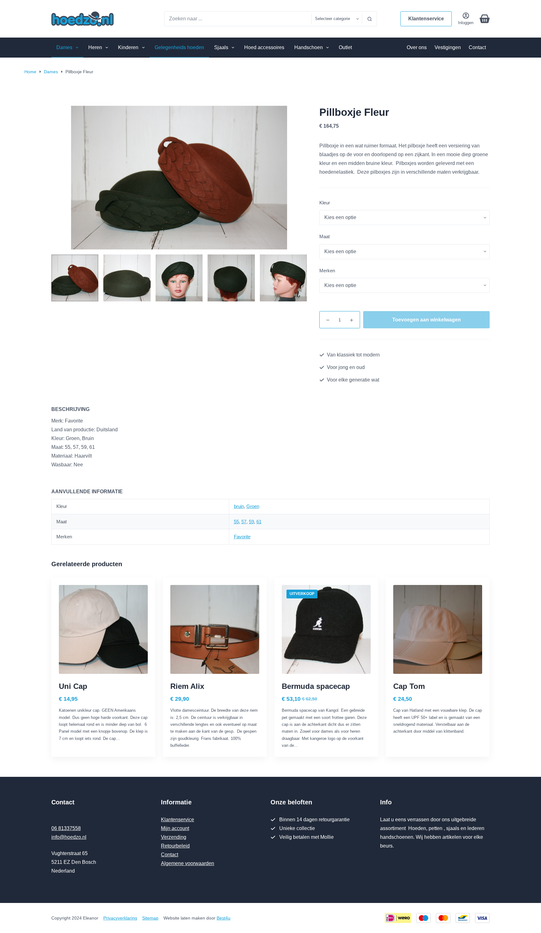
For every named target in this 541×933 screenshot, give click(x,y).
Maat (324, 236)
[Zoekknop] (369, 19)
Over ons (417, 47)
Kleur (324, 202)
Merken (327, 270)
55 (236, 521)
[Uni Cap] (103, 629)
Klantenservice (426, 18)
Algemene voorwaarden (187, 863)
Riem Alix (187, 686)
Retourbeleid (175, 845)
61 (258, 521)
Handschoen (308, 47)
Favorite (242, 536)
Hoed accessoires (264, 47)
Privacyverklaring (120, 917)
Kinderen (128, 47)
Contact (477, 47)
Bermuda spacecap (316, 686)
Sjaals (221, 47)
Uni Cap (73, 686)
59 (251, 521)
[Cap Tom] (437, 629)
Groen (252, 506)
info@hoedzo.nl (68, 837)
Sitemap (150, 917)
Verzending (173, 837)
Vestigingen (448, 47)
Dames (64, 47)
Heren (95, 47)
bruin (239, 506)
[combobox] (238, 18)
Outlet (345, 47)
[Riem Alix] (214, 629)
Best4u (223, 917)
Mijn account (175, 828)
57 (243, 521)
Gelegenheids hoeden (179, 47)
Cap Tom (409, 686)
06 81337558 (66, 828)
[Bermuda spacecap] (326, 629)
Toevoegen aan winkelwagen (426, 319)
